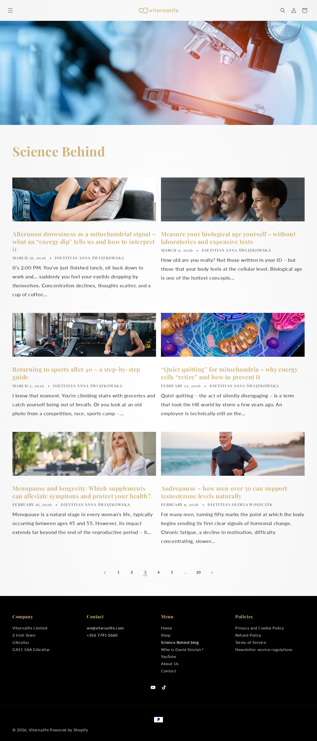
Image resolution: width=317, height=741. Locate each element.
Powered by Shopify (69, 729)
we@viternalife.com (105, 627)
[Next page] (212, 572)
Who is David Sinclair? (182, 649)
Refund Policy (248, 635)
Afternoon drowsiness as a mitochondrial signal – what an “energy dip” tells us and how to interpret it (84, 241)
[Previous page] (105, 572)
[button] (10, 10)
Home (166, 628)
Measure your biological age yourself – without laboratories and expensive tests (228, 237)
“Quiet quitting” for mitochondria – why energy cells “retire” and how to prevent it (229, 373)
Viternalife (39, 729)
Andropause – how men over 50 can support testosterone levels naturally (224, 492)
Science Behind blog (180, 642)
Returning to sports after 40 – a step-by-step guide (76, 373)
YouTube (168, 656)
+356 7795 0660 (102, 635)
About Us (170, 663)
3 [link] (145, 572)
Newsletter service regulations (263, 649)
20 (198, 572)
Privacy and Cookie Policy (259, 628)
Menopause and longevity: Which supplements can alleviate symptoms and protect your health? (81, 492)
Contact (168, 671)
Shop (165, 635)
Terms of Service (250, 642)
